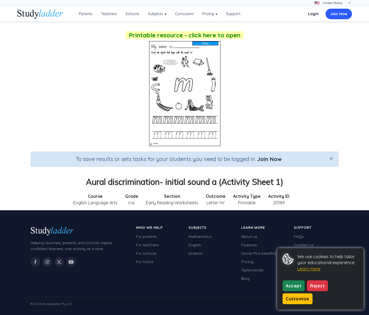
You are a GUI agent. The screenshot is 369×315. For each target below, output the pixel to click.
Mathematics (200, 236)
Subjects (157, 14)
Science (195, 253)
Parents (85, 13)
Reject (317, 285)
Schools (132, 13)
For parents (146, 236)
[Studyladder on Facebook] (35, 262)
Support (233, 13)
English (195, 244)
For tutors (144, 261)
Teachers (109, 13)
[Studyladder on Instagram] (47, 262)
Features (249, 244)
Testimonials (252, 270)
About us (249, 236)
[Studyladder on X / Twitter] (59, 262)
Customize (297, 298)
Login (313, 13)
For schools (146, 253)
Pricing (209, 14)
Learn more (308, 268)
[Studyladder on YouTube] (71, 262)
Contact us (304, 244)
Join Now (338, 13)
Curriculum (184, 13)
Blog (245, 278)
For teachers (147, 244)
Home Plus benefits (258, 253)
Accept (293, 285)
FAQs (299, 236)
